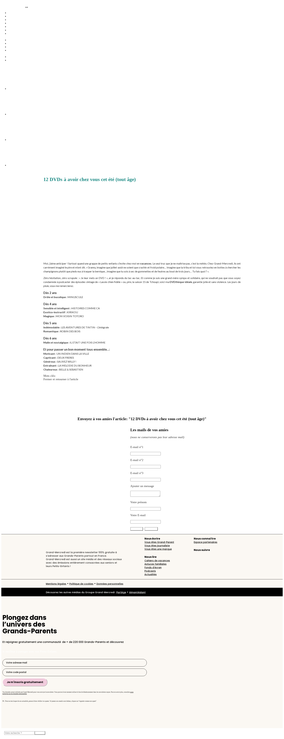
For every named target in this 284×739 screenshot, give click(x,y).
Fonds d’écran (153, 567)
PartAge (121, 592)
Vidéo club (14, 26)
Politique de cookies (81, 583)
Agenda (12, 33)
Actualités (14, 16)
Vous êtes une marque (158, 549)
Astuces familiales (155, 564)
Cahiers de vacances (157, 560)
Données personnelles (109, 583)
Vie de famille (16, 19)
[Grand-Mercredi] (13, 6)
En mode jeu (15, 46)
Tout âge (82, 375)
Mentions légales (56, 583)
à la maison (63, 375)
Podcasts (13, 23)
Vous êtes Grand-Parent (159, 542)
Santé (11, 43)
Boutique (13, 50)
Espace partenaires (205, 542)
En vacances (15, 30)
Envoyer (40, 733)
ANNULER (137, 529)
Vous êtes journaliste (157, 545)
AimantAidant (16, 39)
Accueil (12, 12)
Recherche (14, 56)
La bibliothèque (17, 60)
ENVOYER (151, 529)
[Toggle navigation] (26, 7)
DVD (73, 375)
